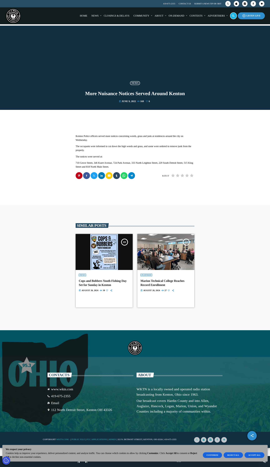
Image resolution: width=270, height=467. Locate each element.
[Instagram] (245, 3)
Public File (78, 439)
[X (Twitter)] (228, 3)
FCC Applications (97, 439)
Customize (212, 455)
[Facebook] (253, 3)
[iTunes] (236, 3)
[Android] (261, 3)
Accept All (254, 455)
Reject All (233, 455)
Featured (146, 275)
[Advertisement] (135, 55)
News (134, 83)
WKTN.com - (63, 439)
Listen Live (251, 16)
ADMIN (112, 439)
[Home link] (13, 15)
